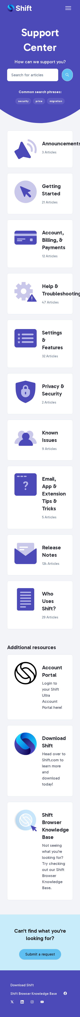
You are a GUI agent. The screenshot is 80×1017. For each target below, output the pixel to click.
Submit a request (40, 954)
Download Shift (22, 985)
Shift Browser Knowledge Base (33, 994)
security (23, 101)
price (39, 101)
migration (56, 101)
